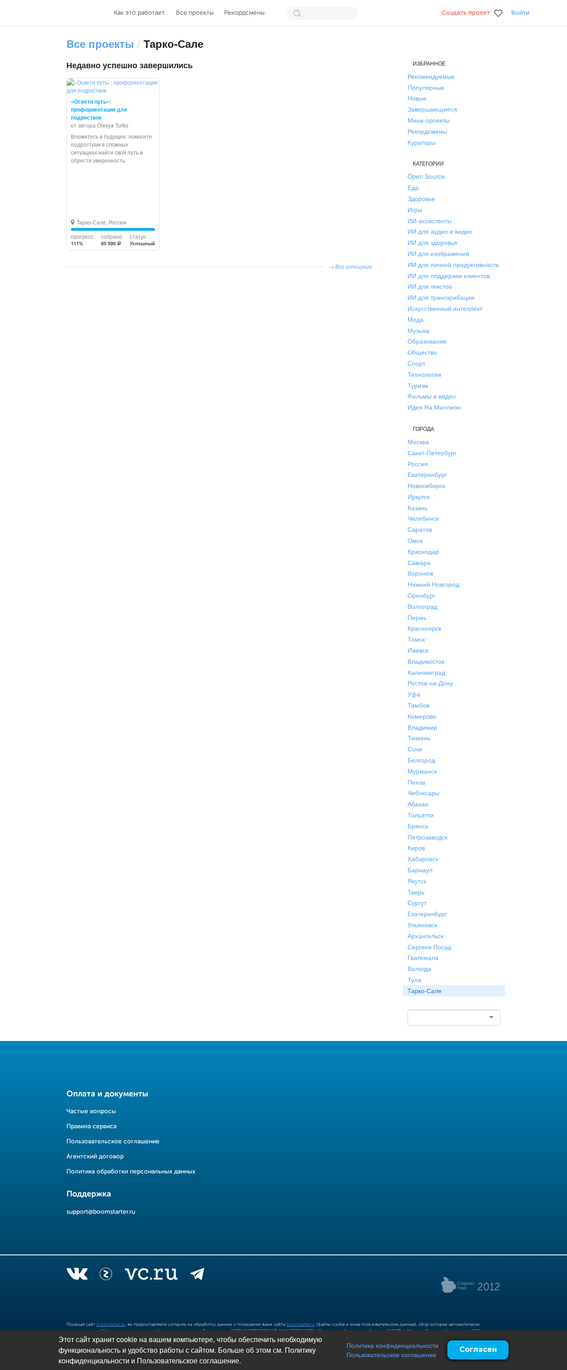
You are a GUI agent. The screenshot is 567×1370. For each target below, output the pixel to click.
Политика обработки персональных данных (130, 1172)
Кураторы (421, 142)
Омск (415, 540)
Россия (418, 463)
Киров (416, 847)
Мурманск (422, 770)
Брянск (418, 825)
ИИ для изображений (438, 253)
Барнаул (420, 869)
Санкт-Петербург (432, 452)
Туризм (418, 385)
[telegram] (197, 1275)
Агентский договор (95, 1156)
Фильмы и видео (432, 395)
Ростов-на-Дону (430, 682)
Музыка (418, 330)
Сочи (415, 748)
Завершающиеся (432, 108)
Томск (416, 639)
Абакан (418, 803)
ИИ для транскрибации (441, 297)
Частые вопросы (91, 1111)
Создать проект (466, 13)
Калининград (426, 672)
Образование (427, 341)
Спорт (416, 363)
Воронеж (420, 573)
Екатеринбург (427, 474)
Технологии (424, 374)
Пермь (417, 617)
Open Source (426, 176)
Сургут (417, 902)
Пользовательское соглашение (391, 1354)
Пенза (416, 782)
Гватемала (423, 957)
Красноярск (424, 627)
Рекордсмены (244, 13)
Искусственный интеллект (445, 308)
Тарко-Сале (425, 990)
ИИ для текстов (430, 286)
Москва (418, 441)
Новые (417, 97)
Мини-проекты (429, 120)
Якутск (417, 880)
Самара (419, 562)
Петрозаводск (427, 836)
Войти (520, 13)
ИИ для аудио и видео (440, 231)
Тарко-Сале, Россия (101, 222)
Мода (415, 319)
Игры (415, 209)
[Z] (106, 1275)
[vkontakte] (76, 1275)
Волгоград (422, 606)
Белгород (421, 759)
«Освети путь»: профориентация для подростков (99, 109)
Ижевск (418, 650)
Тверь (416, 891)
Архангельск (425, 935)
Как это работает (139, 13)
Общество (422, 352)
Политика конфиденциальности (392, 1345)
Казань (417, 507)
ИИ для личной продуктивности (453, 264)
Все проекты (195, 13)
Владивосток (426, 661)
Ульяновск (422, 924)
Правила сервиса (91, 1126)
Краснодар (423, 551)
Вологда (419, 968)
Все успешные (353, 266)
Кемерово (422, 716)
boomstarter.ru (111, 1324)
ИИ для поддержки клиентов (449, 275)
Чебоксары (423, 792)
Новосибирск (426, 485)
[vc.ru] (151, 1275)
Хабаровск (423, 858)
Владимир (422, 727)
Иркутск (419, 496)
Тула (414, 979)
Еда (413, 187)
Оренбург (421, 595)
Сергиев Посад (429, 946)
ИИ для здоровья (432, 242)
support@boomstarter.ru (100, 1212)
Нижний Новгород (433, 584)
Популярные (426, 87)
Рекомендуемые (431, 76)
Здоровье (421, 198)
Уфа (414, 693)
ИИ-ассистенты (430, 220)
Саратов (420, 529)
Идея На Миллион (434, 406)
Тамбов (418, 704)
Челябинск (423, 518)
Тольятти (421, 814)
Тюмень (419, 737)
